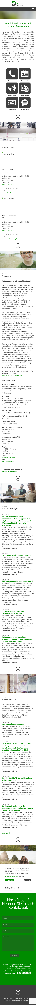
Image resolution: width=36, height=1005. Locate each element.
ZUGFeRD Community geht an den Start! (17, 581)
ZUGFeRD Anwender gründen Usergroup (17, 555)
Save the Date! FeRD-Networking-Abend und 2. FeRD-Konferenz (17, 779)
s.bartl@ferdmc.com (9, 193)
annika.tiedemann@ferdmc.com (13, 239)
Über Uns (5, 998)
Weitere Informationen (9, 548)
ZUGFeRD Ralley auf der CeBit (13, 724)
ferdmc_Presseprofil (9, 471)
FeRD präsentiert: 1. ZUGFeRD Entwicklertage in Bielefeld (13, 612)
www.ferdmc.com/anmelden (12, 375)
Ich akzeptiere (9, 880)
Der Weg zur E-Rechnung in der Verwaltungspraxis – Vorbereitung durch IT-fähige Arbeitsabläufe (17, 808)
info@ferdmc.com (8, 457)
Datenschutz (21, 998)
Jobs (15, 998)
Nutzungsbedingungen (11, 877)
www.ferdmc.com (8, 184)
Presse (11, 998)
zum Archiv (6, 833)
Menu (4, 9)
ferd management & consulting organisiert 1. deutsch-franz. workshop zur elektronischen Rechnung (17, 639)
